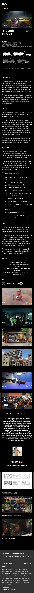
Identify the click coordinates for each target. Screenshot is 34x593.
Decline (14, 589)
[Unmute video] (27, 25)
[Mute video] (27, 303)
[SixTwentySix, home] (9, 4)
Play (4, 25)
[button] (31, 3)
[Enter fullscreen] (30, 25)
